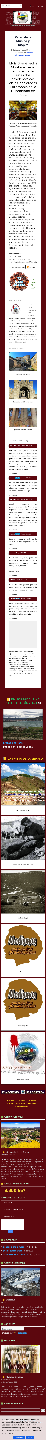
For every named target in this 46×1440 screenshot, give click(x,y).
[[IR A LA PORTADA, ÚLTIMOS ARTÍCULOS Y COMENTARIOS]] (23, 1093)
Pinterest (33, 1103)
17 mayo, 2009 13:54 (26, 499)
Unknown (12, 579)
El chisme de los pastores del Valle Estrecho (23, 864)
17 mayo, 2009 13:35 (26, 478)
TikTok (10, 1103)
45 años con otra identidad (23, 1079)
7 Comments (18, 52)
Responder (13, 473)
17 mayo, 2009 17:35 (20, 553)
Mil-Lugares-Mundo (22, 55)
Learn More (19, 1437)
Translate (22, 1332)
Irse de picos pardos (23, 1025)
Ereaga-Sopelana (13, 742)
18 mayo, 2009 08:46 (26, 598)
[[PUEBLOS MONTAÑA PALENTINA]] (21, 1147)
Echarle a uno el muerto (14, 1246)
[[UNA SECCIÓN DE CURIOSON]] (21, 1372)
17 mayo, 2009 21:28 (21, 579)
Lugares (29, 52)
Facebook (11, 1100)
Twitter (22, 1100)
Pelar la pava (23, 972)
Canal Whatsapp (22, 1106)
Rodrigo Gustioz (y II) (23, 918)
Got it (30, 1437)
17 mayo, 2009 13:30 (26, 445)
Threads (33, 1100)
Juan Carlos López (15, 445)
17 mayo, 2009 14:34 (26, 534)
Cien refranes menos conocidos (23, 810)
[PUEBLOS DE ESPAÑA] (21, 1294)
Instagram (21, 1103)
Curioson (12, 478)
